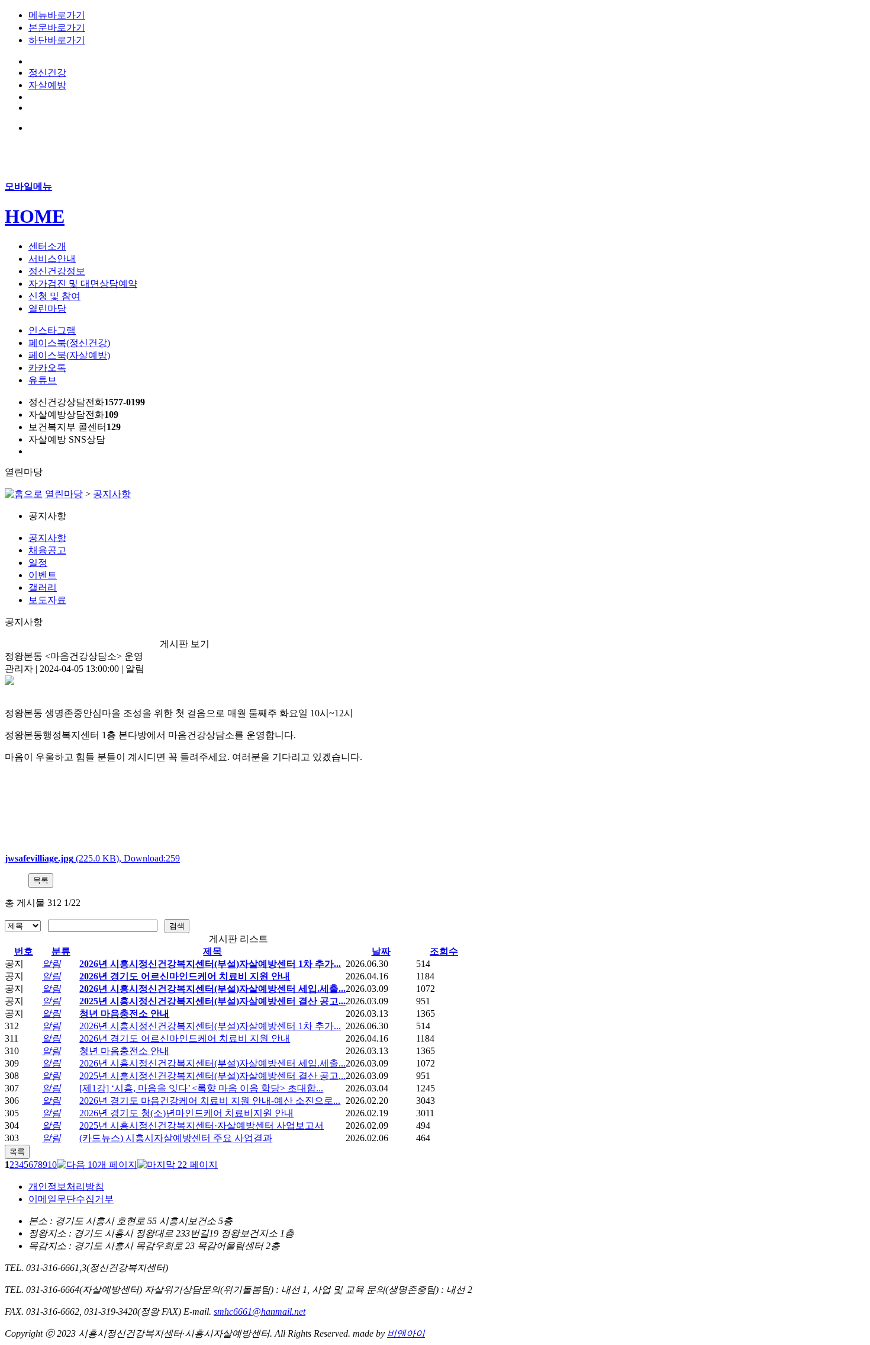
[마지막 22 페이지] (177, 1165)
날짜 (381, 951)
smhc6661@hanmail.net (259, 1311)
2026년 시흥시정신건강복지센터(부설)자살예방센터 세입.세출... (212, 989)
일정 (37, 563)
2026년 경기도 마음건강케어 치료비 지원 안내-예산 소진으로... (209, 1101)
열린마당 (64, 494)
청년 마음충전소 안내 (124, 1013)
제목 (212, 951)
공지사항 (112, 494)
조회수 (444, 951)
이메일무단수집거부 (71, 1199)
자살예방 (47, 85)
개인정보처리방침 (66, 1186)
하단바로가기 (56, 40)
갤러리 (42, 587)
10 (52, 1165)
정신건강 (47, 73)
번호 (23, 951)
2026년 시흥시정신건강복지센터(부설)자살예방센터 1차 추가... (210, 964)
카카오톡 (47, 368)
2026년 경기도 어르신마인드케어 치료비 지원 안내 (184, 976)
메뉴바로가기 (56, 15)
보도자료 (47, 600)
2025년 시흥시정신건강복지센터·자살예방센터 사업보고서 (201, 1125)
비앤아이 (406, 1333)
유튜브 (42, 380)
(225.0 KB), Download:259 (92, 858)
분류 (60, 951)
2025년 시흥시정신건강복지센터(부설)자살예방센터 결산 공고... (212, 1001)
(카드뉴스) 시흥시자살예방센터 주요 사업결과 (175, 1138)
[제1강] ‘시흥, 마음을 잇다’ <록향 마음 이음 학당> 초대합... (201, 1088)
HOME (35, 216)
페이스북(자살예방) (69, 355)
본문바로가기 (56, 28)
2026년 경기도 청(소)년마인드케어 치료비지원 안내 (186, 1113)
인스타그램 (52, 330)
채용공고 (47, 550)
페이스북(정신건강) (69, 343)
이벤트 (42, 575)
